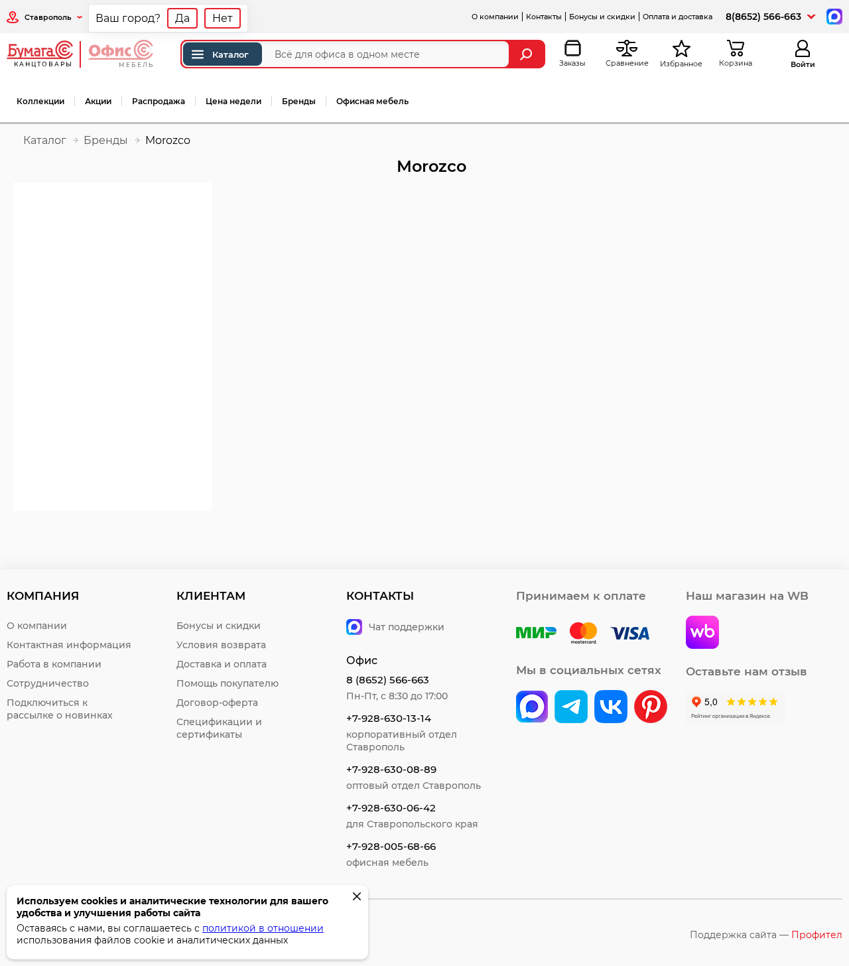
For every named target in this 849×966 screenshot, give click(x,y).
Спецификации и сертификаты (219, 728)
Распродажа (158, 101)
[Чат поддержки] (833, 15)
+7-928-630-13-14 (388, 718)
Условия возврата (221, 645)
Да (182, 18)
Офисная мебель (372, 101)
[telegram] (571, 708)
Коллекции (40, 101)
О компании (495, 16)
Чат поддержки (406, 627)
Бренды (299, 101)
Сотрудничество (48, 683)
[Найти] (527, 54)
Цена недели (233, 101)
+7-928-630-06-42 (391, 807)
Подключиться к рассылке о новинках (60, 709)
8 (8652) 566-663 (387, 679)
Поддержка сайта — (766, 935)
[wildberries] (702, 634)
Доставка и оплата (221, 664)
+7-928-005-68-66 (391, 846)
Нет (222, 18)
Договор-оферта (217, 703)
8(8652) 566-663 (763, 17)
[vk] (532, 708)
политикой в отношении (263, 928)
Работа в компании (54, 664)
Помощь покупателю (227, 683)
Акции (98, 101)
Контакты (544, 16)
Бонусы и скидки (602, 16)
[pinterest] (650, 708)
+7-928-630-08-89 (391, 769)
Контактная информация (69, 645)
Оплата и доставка (677, 16)
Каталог (230, 54)
